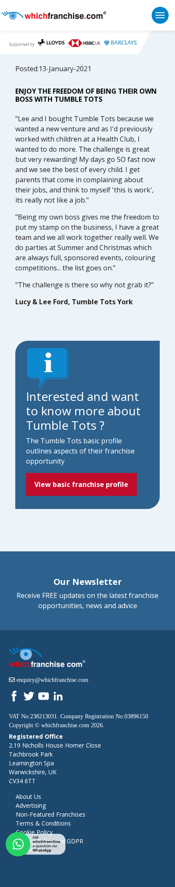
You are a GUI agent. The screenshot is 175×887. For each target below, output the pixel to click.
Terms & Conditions (43, 823)
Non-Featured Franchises (50, 814)
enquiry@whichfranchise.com (52, 680)
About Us (28, 796)
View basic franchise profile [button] (81, 484)
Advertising (31, 805)
